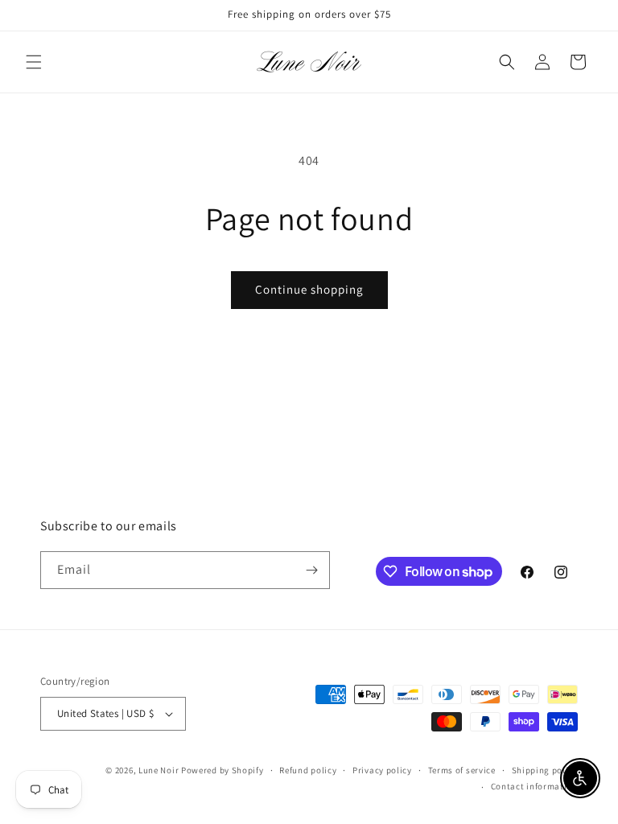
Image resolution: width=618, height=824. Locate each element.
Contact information (534, 786)
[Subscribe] (311, 570)
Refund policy (307, 770)
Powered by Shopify (222, 770)
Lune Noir (158, 770)
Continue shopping (309, 289)
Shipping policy (545, 770)
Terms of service (462, 770)
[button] (34, 62)
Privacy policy (382, 770)
